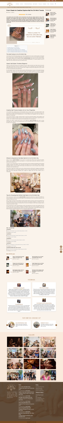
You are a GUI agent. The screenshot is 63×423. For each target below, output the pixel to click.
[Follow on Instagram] (47, 0)
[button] (55, 3)
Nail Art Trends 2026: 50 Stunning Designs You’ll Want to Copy (18, 257)
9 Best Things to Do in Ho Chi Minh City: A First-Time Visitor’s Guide (38, 264)
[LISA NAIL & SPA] (10, 4)
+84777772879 (13, 250)
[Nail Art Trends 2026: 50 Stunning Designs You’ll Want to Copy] (9, 258)
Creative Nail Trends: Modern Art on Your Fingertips (16, 49)
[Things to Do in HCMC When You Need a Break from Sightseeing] (9, 264)
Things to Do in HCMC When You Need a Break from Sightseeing (18, 264)
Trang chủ (9, 7)
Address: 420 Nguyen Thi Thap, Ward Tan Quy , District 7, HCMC (18, 244)
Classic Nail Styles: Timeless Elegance (13, 48)
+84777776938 (13, 241)
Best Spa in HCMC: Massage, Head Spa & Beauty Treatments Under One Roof (38, 271)
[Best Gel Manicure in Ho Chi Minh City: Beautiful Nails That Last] (28, 258)
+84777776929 (13, 246)
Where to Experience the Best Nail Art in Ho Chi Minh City (17, 50)
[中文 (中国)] (53, 0)
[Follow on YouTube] (49, 0)
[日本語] (55, 0)
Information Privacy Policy (40, 386)
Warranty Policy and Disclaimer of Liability (39, 389)
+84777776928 (27, 401)
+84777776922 (13, 232)
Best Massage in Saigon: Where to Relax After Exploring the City (18, 270)
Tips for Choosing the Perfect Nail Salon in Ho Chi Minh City (17, 51)
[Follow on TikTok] (48, 0)
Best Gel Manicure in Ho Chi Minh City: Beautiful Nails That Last (37, 257)
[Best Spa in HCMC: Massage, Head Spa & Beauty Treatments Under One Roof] (28, 271)
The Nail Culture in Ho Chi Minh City (13, 47)
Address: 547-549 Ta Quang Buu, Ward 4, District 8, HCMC (17, 249)
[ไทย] (54, 0)
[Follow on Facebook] (46, 0)
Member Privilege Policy (40, 390)
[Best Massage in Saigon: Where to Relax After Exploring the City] (9, 271)
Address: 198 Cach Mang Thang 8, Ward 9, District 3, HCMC (17, 235)
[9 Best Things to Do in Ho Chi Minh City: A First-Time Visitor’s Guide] (28, 264)
